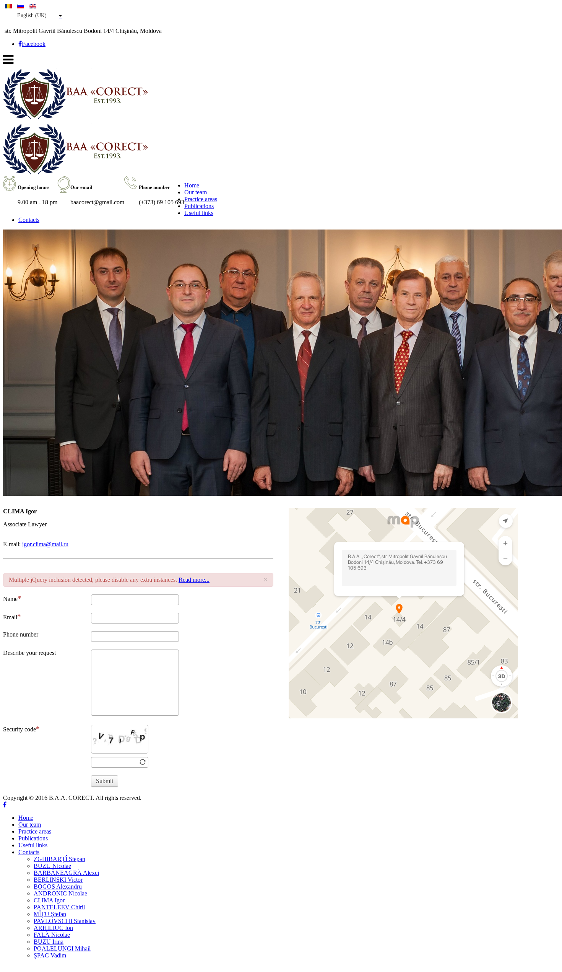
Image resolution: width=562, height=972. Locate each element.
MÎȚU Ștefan (50, 914)
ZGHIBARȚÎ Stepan (59, 859)
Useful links (198, 213)
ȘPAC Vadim (50, 955)
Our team (195, 192)
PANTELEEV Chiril (59, 907)
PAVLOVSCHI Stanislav (65, 921)
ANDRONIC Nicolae (60, 893)
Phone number (20, 634)
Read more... (194, 579)
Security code (19, 729)
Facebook (33, 44)
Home (191, 185)
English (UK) (32, 15)
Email (10, 617)
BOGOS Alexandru (58, 886)
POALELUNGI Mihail (62, 948)
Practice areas (200, 199)
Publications (199, 206)
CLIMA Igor (49, 900)
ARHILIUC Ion (53, 928)
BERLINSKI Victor (58, 879)
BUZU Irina (48, 941)
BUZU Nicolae (52, 866)
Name (10, 599)
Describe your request (29, 653)
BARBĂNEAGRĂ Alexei (66, 872)
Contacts (28, 220)
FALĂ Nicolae (52, 934)
